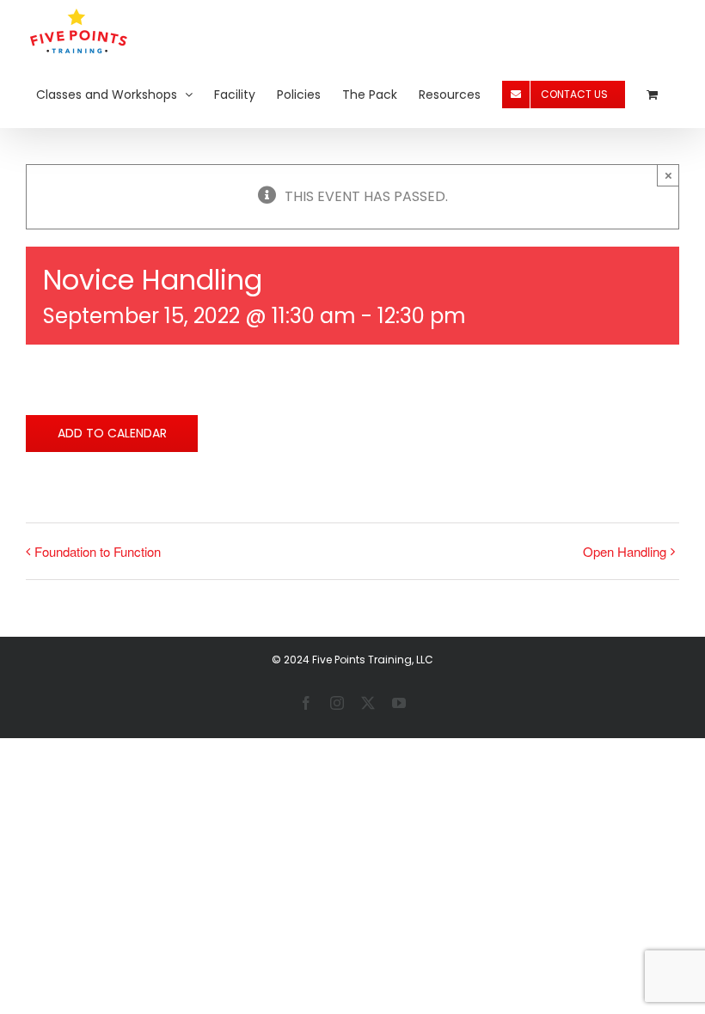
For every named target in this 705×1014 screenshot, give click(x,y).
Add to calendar (112, 433)
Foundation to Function (97, 551)
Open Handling (624, 551)
